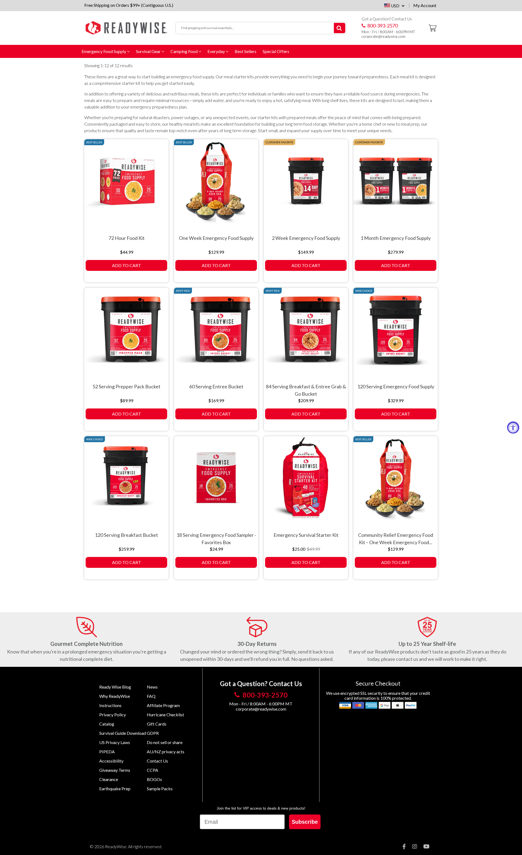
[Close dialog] (350, 371)
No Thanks (310, 469)
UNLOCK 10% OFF (310, 456)
